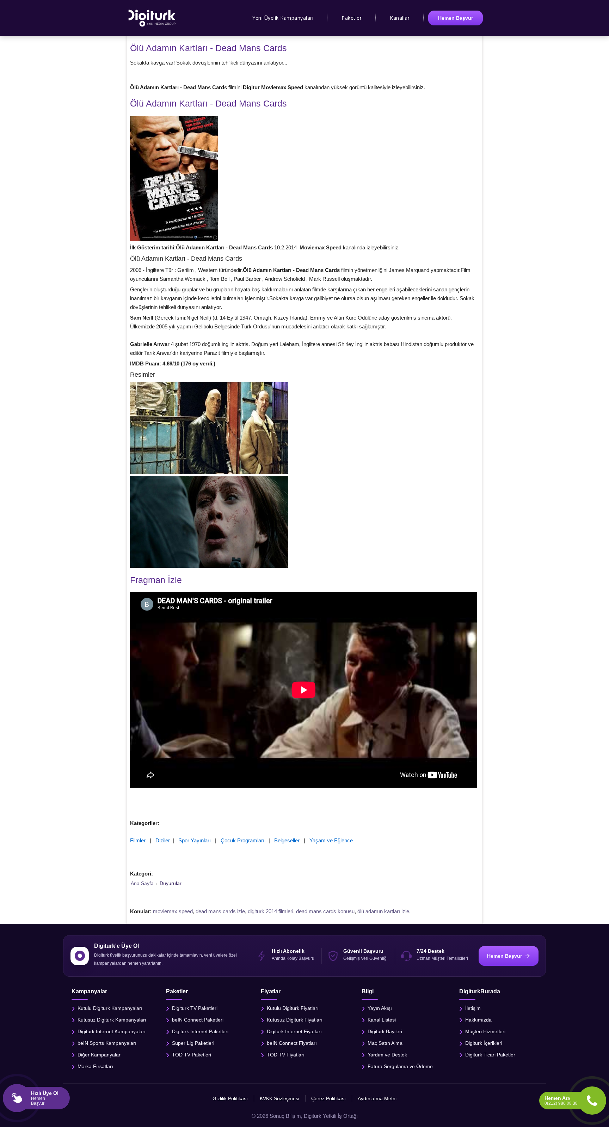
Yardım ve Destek (387, 1054)
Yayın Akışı (380, 1008)
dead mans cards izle (220, 911)
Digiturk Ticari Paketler (490, 1054)
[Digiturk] (152, 18)
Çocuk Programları (242, 840)
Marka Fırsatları (95, 1066)
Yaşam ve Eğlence (331, 840)
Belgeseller (287, 840)
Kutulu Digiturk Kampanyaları (110, 1008)
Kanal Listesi (382, 1019)
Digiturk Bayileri (385, 1031)
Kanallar (400, 17)
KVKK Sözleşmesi (279, 1098)
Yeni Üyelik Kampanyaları (282, 17)
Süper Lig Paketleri (193, 1043)
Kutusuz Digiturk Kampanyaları (112, 1019)
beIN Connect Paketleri (197, 1019)
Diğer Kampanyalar (99, 1054)
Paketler (352, 17)
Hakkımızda (478, 1019)
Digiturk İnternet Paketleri (200, 1031)
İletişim (473, 1008)
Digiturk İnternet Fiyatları (294, 1031)
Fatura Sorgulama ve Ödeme (400, 1066)
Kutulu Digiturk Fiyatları (293, 1008)
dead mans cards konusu (325, 911)
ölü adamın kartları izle (383, 911)
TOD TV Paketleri (191, 1054)
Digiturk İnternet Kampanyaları (112, 1031)
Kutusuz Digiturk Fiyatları (294, 1019)
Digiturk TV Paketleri (194, 1008)
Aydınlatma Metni (377, 1098)
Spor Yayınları (194, 840)
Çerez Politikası (328, 1098)
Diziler (162, 840)
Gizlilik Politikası (230, 1098)
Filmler (138, 840)
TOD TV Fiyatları (285, 1054)
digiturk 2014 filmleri (270, 911)
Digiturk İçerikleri (483, 1043)
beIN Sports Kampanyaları (107, 1043)
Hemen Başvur (455, 18)
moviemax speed (173, 911)
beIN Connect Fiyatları (292, 1043)
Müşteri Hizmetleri (485, 1031)
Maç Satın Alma (385, 1043)
